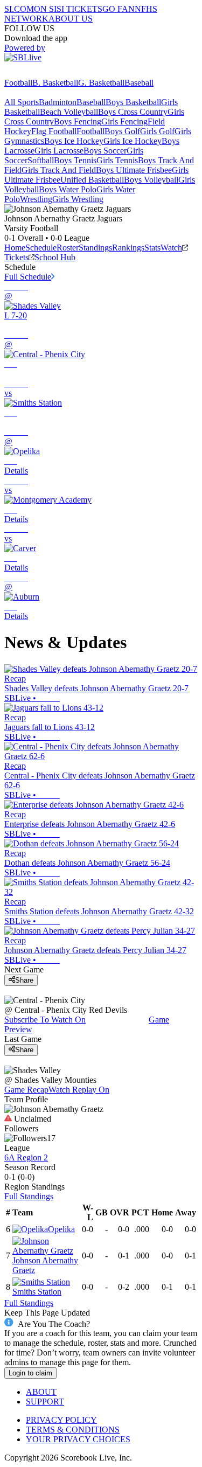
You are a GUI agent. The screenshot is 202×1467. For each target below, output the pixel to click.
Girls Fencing (124, 121)
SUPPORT (45, 1401)
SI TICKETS (79, 8)
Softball (40, 160)
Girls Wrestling (77, 199)
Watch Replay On (78, 1089)
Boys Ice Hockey (73, 140)
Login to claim (30, 1373)
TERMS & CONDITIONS (73, 1429)
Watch (171, 247)
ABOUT (41, 1391)
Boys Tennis (75, 160)
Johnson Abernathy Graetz (45, 1265)
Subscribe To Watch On (45, 1019)
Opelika (61, 1229)
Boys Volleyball (151, 179)
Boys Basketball (133, 102)
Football (18, 82)
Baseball (139, 82)
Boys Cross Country (133, 111)
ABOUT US (70, 18)
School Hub (54, 257)
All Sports (21, 102)
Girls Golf (157, 131)
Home (14, 247)
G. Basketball (101, 82)
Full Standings (28, 1196)
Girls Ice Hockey (132, 140)
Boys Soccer (105, 150)
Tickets (16, 257)
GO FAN (118, 8)
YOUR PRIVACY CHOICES (78, 1439)
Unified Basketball (92, 179)
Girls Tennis (117, 160)
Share (24, 980)
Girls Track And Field (59, 170)
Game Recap (26, 1089)
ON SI (45, 8)
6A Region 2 (26, 1157)
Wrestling (36, 199)
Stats (152, 247)
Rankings (128, 247)
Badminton (57, 102)
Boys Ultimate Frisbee (134, 170)
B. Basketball (55, 82)
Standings (95, 247)
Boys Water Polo (67, 189)
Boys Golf (122, 131)
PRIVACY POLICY (61, 1419)
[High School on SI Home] (45, 73)
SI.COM (19, 8)
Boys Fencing (77, 121)
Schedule (41, 247)
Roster (68, 247)
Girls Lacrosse (58, 150)
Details (16, 470)
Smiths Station (36, 1291)
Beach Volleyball (69, 111)
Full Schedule (27, 276)
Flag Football (53, 131)
